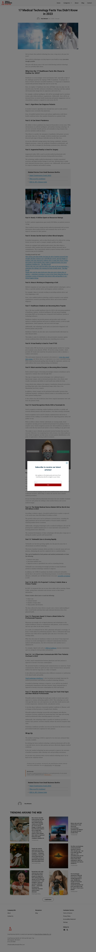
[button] (66, 463)
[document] (48, 476)
